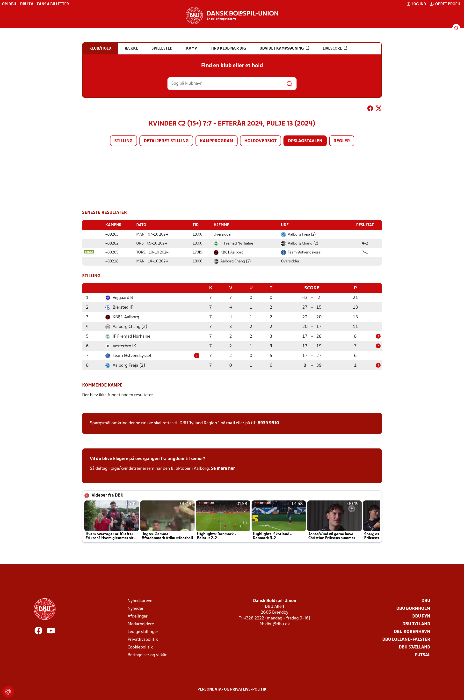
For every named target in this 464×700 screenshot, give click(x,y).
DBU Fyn (421, 616)
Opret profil (448, 4)
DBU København (412, 632)
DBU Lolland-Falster (406, 640)
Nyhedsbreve (140, 601)
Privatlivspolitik (143, 640)
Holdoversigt (260, 141)
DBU (425, 601)
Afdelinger (138, 616)
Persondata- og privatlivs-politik (232, 689)
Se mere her (223, 469)
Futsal (422, 655)
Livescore (332, 48)
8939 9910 (268, 423)
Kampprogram (216, 141)
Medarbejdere (141, 624)
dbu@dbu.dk (277, 624)
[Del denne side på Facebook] (370, 109)
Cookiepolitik (140, 647)
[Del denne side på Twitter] (379, 109)
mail (230, 423)
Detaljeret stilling (166, 141)
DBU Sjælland (414, 647)
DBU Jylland (416, 624)
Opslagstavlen (305, 141)
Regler (342, 141)
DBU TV (26, 4)
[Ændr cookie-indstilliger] (8, 692)
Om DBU (9, 4)
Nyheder (136, 609)
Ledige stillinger (143, 632)
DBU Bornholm (413, 609)
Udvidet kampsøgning (282, 48)
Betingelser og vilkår (147, 655)
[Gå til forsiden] (232, 15)
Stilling (123, 141)
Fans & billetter (53, 4)
